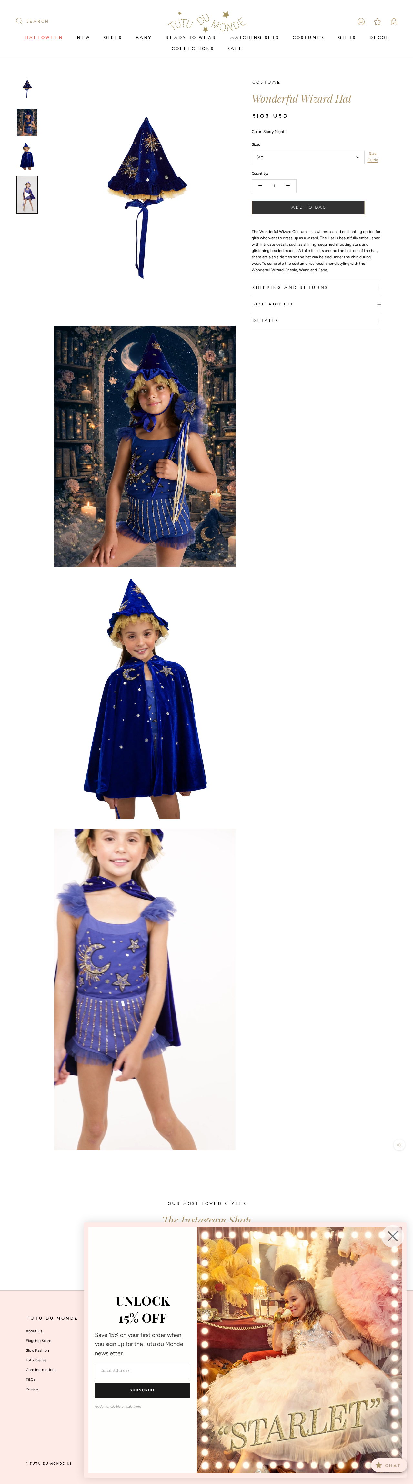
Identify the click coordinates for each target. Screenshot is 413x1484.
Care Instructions (41, 1370)
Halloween (43, 38)
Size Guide (373, 156)
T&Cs (30, 1379)
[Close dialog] (392, 1236)
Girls (112, 38)
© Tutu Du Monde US (49, 1463)
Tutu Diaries (36, 1360)
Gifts (346, 38)
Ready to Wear (190, 38)
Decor (379, 38)
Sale (234, 49)
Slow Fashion (37, 1350)
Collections (192, 49)
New (83, 38)
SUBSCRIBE (143, 1390)
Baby (143, 38)
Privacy (32, 1389)
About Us (34, 1331)
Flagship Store (38, 1341)
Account (361, 21)
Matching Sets (253, 38)
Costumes (308, 38)
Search (37, 22)
